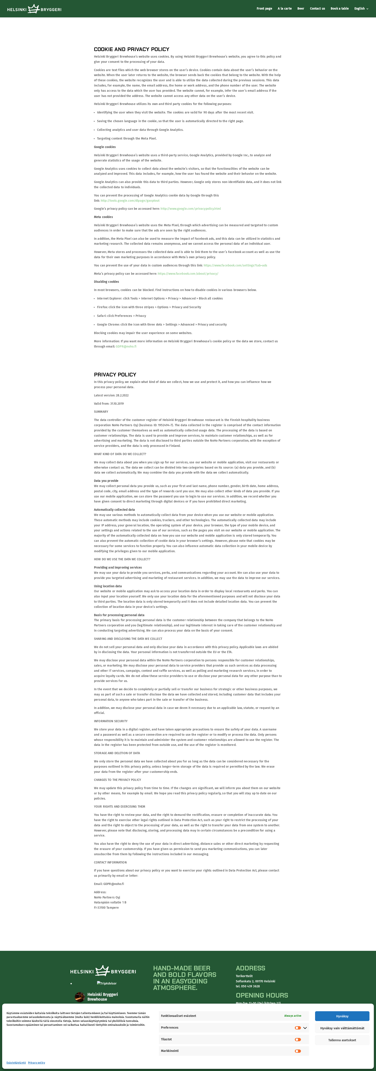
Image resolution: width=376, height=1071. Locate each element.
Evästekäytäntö (16, 1062)
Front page (264, 8)
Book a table (340, 8)
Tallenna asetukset (342, 1040)
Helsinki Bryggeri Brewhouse (102, 997)
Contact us (317, 8)
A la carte (285, 8)
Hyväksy (342, 1016)
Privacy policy (36, 1062)
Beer (300, 8)
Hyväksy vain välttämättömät (342, 1028)
